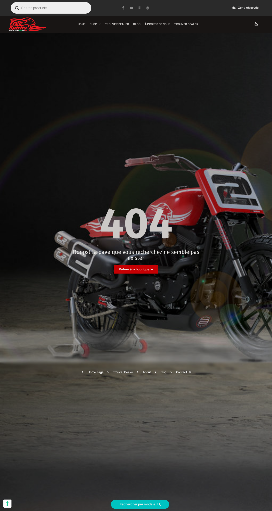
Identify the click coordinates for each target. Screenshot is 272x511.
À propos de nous (157, 24)
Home (81, 24)
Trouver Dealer (117, 24)
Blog (136, 24)
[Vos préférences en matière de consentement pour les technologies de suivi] (7, 504)
